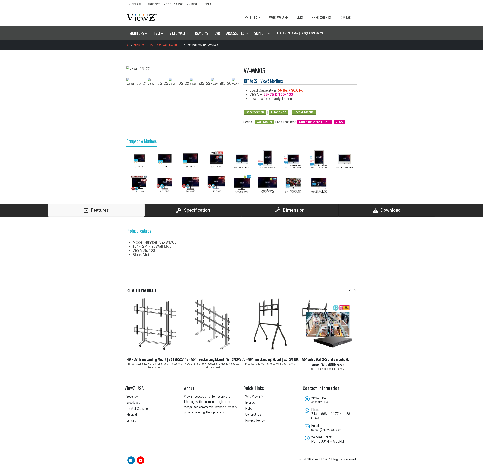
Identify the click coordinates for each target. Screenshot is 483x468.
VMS (299, 17)
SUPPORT (260, 33)
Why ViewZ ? (254, 396)
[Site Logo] (141, 17)
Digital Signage (174, 4)
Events (250, 402)
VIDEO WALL (177, 33)
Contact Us (253, 414)
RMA (248, 408)
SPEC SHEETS (321, 17)
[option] (139, 160)
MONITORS (136, 33)
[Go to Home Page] (127, 45)
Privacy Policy (255, 420)
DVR (217, 33)
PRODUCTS (253, 17)
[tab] (96, 210)
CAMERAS (201, 33)
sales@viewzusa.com (326, 429)
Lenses (207, 4)
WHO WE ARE (278, 17)
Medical (193, 4)
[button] (349, 290)
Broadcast (153, 4)
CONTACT (346, 17)
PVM (157, 33)
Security (136, 4)
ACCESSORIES (235, 33)
